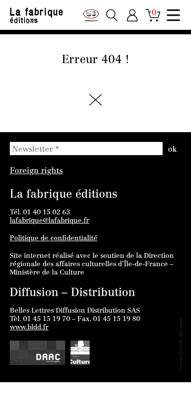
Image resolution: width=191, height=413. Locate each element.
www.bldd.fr (29, 327)
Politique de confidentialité (53, 238)
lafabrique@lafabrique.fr (49, 221)
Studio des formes (181, 333)
